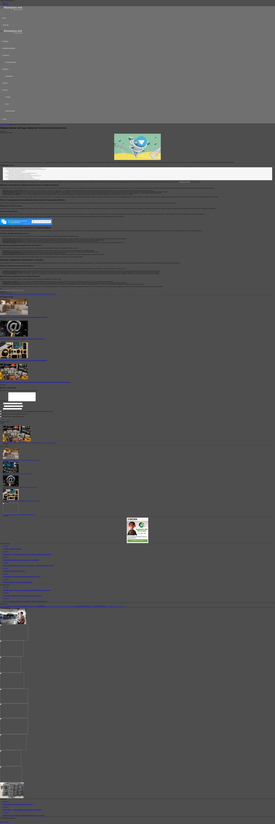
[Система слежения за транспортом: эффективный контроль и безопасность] (14, 703)
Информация (9, 76)
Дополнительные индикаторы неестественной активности (24, 179)
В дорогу (8, 97)
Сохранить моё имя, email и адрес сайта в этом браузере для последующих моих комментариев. (27, 411)
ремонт (111, 606)
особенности (83, 606)
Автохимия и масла (11, 62)
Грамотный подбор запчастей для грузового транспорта (18, 473)
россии (115, 606)
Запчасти (6, 55)
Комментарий (4, 401)
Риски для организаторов (15, 171)
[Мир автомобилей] (11, 9)
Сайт (1, 408)
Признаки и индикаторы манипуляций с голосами (19, 177)
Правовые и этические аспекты (17, 170)
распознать (21, 290)
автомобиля (19, 606)
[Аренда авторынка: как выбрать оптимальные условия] (14, 733)
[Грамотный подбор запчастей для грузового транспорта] (11, 472)
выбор (35, 606)
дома (47, 606)
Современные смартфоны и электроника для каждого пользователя (23, 360)
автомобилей (9, 606)
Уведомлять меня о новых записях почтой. (13, 416)
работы (106, 606)
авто (3, 606)
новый (58, 606)
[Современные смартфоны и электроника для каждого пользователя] (14, 357)
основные (73, 606)
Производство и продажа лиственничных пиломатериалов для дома (23, 317)
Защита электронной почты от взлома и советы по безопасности (22, 339)
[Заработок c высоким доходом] (10, 765)
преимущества (99, 606)
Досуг (7, 104)
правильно (91, 606)
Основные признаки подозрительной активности (21, 178)
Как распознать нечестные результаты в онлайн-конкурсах (21, 173)
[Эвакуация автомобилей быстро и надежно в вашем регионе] (11, 513)
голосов (2, 290)
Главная (2, 124)
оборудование (66, 606)
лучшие (54, 606)
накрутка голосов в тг (184, 182)
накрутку (7, 290)
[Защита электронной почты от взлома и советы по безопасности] (14, 336)
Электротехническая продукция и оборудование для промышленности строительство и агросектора (35, 382)
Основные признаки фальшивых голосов (20, 174)
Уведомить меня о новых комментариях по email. (15, 414)
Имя (1, 403)
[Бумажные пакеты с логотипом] (14, 717)
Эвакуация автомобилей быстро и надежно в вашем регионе (19, 514)
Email (2, 406)
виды (25, 606)
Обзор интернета (10, 110)
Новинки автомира (9, 48)
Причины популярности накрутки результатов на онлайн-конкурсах (23, 167)
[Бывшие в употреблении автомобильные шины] (12, 797)
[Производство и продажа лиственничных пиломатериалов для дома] (14, 314)
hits (1, 606)
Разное (5, 90)
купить (50, 606)
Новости (6, 69)
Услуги (5, 83)
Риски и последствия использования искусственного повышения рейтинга (25, 169)
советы (119, 606)
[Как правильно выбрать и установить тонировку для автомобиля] (14, 640)
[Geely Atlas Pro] (13, 749)
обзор (61, 606)
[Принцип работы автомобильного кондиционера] (12, 656)
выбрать (42, 606)
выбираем (31, 606)
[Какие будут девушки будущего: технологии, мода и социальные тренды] (10, 672)
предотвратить (13, 290)
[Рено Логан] (12, 688)
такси (122, 606)
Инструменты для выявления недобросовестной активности (25, 175)
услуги (124, 606)
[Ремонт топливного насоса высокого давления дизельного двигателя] (11, 781)
